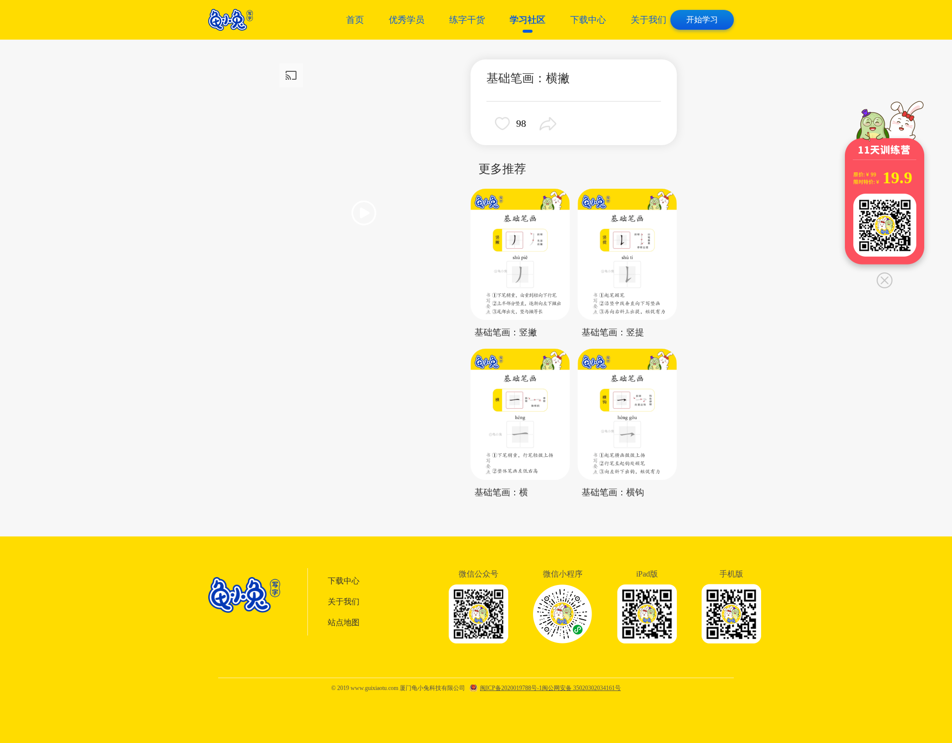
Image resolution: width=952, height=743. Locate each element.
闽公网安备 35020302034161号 (581, 688)
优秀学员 (406, 20)
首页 (355, 20)
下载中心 (588, 20)
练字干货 (467, 20)
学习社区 (527, 20)
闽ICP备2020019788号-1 (511, 688)
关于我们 (648, 20)
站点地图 (343, 622)
